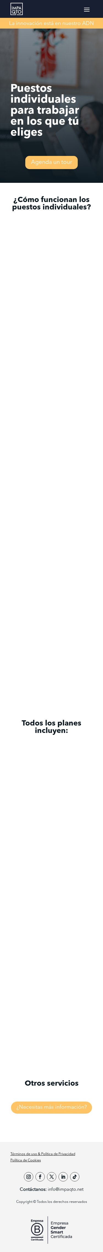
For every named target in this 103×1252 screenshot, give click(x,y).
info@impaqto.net (65, 1189)
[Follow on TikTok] (74, 1176)
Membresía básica (20, 657)
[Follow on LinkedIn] (63, 1176)
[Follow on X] (51, 1176)
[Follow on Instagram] (28, 1176)
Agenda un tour (51, 162)
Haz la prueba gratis (52, 1034)
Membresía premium (51, 657)
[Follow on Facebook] (40, 1176)
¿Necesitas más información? (51, 1107)
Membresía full (83, 657)
